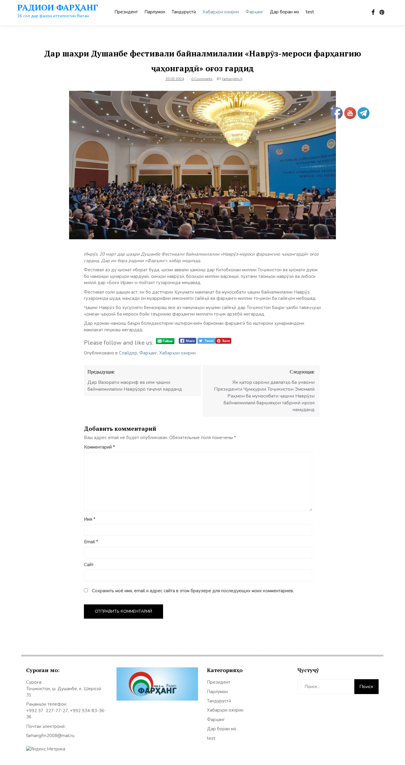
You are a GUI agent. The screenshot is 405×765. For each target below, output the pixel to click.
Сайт (89, 565)
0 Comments (202, 79)
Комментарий (99, 447)
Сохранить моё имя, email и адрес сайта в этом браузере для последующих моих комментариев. (193, 591)
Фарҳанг (254, 12)
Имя (89, 519)
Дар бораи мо (284, 12)
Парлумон (154, 12)
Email (91, 542)
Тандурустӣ (184, 12)
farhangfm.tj (232, 79)
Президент (126, 12)
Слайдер (128, 353)
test (310, 12)
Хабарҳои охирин (221, 12)
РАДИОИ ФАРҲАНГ (57, 7)
